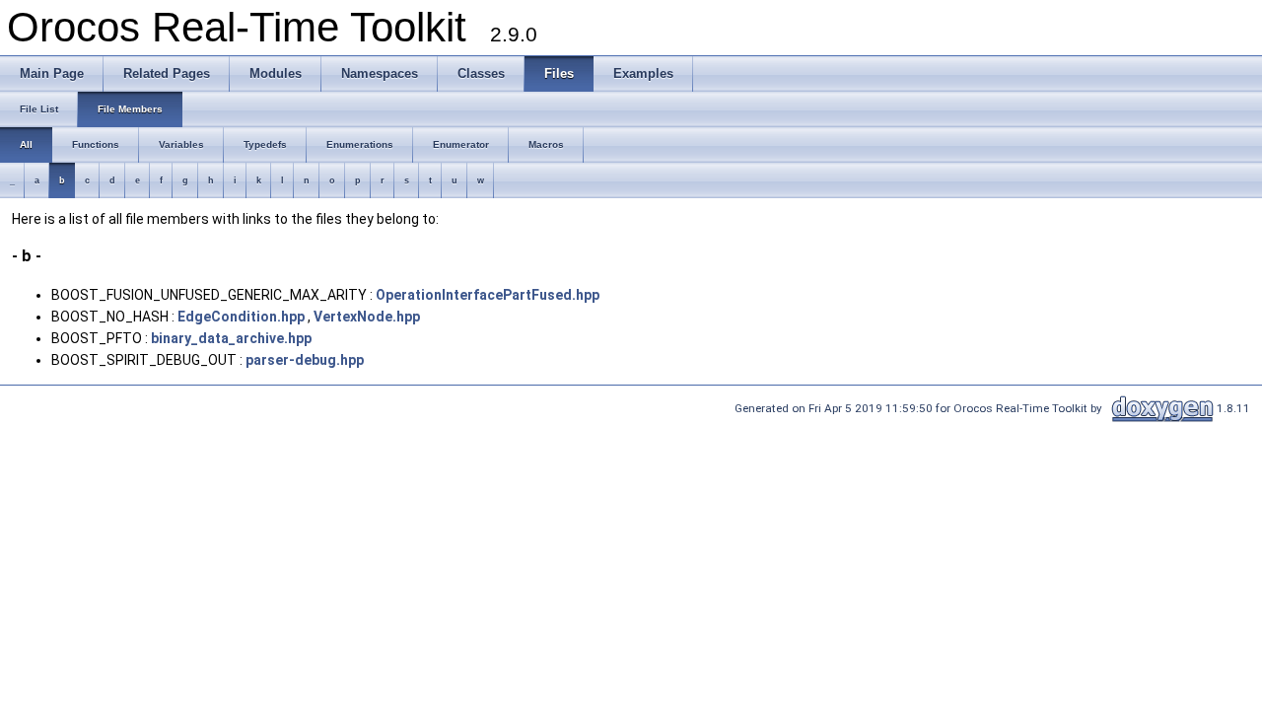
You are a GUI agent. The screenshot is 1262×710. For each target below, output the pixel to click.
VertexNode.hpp (367, 316)
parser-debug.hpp (304, 360)
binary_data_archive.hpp (231, 338)
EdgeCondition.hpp (241, 316)
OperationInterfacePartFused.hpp (487, 295)
